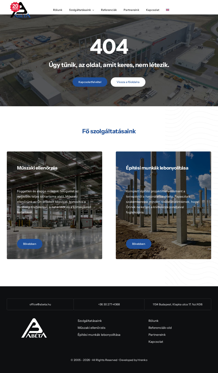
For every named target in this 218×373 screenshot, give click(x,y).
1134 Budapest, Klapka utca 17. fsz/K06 (178, 304)
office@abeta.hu (40, 304)
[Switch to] (167, 10)
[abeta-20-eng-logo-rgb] (20, 3)
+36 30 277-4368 (109, 304)
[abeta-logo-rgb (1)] (34, 320)
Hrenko (142, 360)
